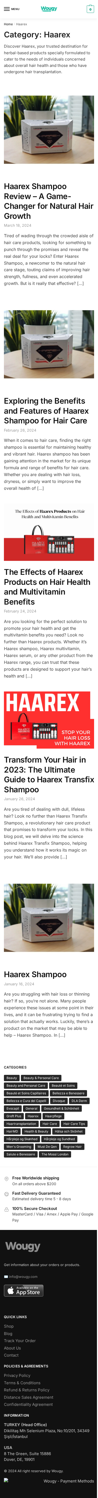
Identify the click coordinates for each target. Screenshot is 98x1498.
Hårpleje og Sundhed (59, 1139)
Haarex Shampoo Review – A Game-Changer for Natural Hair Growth (48, 201)
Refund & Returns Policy (26, 1389)
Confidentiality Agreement (28, 1404)
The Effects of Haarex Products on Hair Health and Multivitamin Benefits (47, 586)
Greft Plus (14, 1116)
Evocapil (13, 1108)
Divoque (59, 1101)
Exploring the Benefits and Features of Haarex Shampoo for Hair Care (46, 410)
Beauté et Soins (63, 1085)
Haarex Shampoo (35, 974)
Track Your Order (20, 1340)
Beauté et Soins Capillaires (26, 1093)
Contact (11, 1355)
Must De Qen (47, 1147)
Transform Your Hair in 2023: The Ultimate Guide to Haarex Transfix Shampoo (49, 774)
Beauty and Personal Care (26, 1085)
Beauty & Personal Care (41, 1078)
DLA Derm (79, 1101)
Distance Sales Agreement (28, 1397)
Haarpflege (53, 1116)
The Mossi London (55, 1154)
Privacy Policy (17, 1375)
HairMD (12, 1131)
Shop (9, 1326)
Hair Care (50, 1124)
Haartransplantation (21, 1124)
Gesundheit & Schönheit (61, 1108)
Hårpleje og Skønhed (22, 1139)
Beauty (12, 1078)
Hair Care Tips (74, 1124)
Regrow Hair (72, 1147)
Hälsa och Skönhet (69, 1131)
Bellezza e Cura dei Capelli (26, 1101)
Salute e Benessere (21, 1154)
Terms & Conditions (22, 1382)
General (31, 1108)
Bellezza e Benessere (68, 1093)
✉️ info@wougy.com (20, 1276)
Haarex (33, 1116)
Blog (8, 1333)
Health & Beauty (36, 1131)
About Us (12, 1348)
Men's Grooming (19, 1147)
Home (8, 24)
